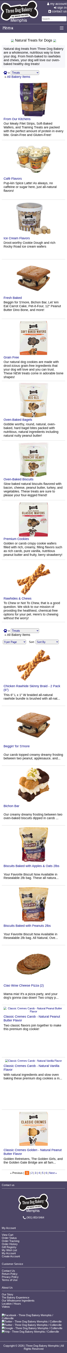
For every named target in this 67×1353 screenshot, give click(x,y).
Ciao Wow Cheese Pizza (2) (24, 985)
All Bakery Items (18, 77)
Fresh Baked (13, 298)
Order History (10, 1244)
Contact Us (8, 1270)
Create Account (11, 1256)
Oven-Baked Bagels (18, 420)
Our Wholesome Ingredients (18, 1300)
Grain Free (11, 357)
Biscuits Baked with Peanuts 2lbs (27, 926)
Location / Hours (11, 1303)
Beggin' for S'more (17, 746)
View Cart (7, 1234)
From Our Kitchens (17, 119)
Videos (6, 1306)
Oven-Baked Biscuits (18, 479)
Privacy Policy (10, 1276)
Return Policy (10, 1273)
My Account (9, 1253)
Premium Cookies (16, 539)
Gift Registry (9, 1247)
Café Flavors (13, 178)
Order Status (9, 1237)
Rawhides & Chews (17, 598)
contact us (59, 11)
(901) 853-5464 (35, 1217)
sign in (61, 7)
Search (64, 18)
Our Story (7, 1294)
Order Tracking (10, 1240)
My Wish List (9, 1250)
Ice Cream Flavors (17, 238)
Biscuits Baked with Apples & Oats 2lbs (31, 866)
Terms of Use (10, 1279)
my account (58, 4)
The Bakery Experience (15, 1297)
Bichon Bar (11, 806)
